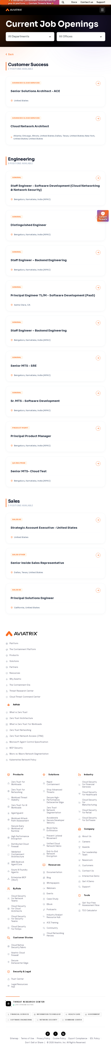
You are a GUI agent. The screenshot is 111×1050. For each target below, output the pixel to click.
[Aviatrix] (14, 10)
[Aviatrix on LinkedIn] (63, 1034)
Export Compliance (78, 1039)
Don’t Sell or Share (34, 1043)
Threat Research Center (29, 1002)
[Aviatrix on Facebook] (48, 1034)
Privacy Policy (43, 1039)
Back (11, 54)
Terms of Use (27, 1039)
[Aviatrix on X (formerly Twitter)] (55, 1034)
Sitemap (14, 1039)
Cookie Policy (59, 1039)
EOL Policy (95, 1039)
